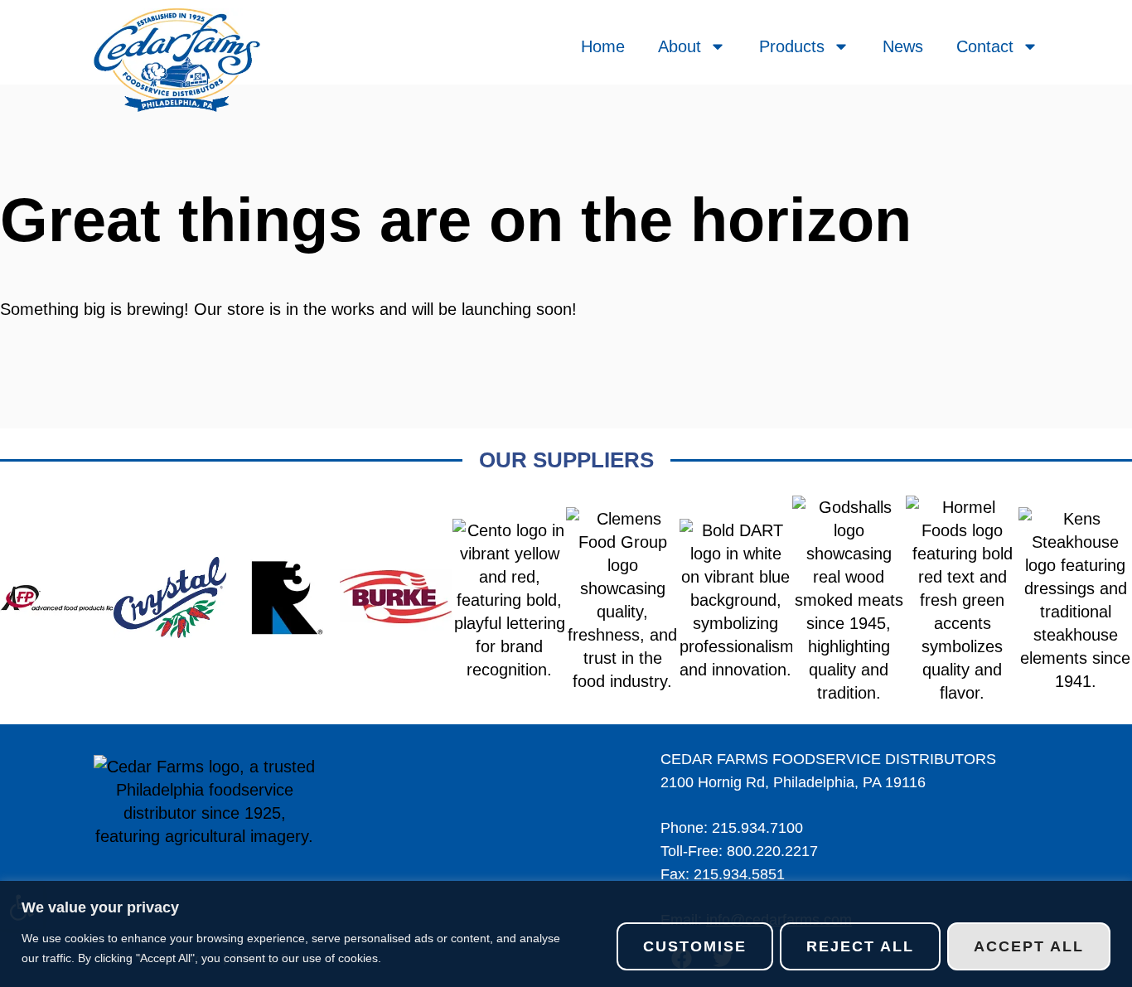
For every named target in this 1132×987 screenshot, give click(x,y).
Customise (695, 946)
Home (603, 46)
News (903, 46)
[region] (566, 934)
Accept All (1029, 946)
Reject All (860, 946)
